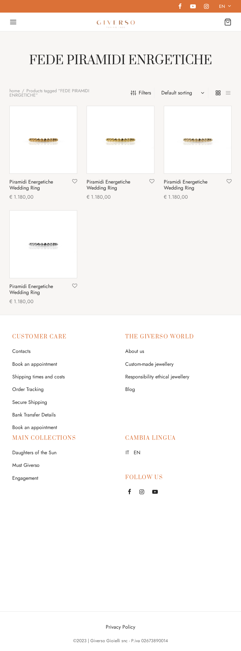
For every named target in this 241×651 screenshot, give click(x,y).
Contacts (21, 351)
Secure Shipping (29, 402)
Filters (145, 92)
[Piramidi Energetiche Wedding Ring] (43, 139)
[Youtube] (192, 7)
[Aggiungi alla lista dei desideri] (74, 181)
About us (134, 351)
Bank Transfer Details (34, 414)
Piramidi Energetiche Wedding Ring (31, 184)
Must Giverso (26, 465)
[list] (228, 93)
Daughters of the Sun (34, 452)
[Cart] (228, 22)
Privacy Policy (120, 627)
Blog (130, 389)
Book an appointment (34, 364)
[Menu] (13, 22)
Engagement (25, 478)
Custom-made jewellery (149, 364)
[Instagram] (206, 7)
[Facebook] (180, 7)
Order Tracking (28, 389)
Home (14, 91)
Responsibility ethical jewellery (157, 376)
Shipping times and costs (38, 376)
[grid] (218, 93)
